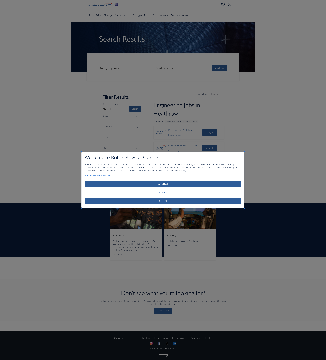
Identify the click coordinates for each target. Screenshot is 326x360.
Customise (163, 192)
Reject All (163, 201)
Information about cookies (97, 175)
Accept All (163, 183)
